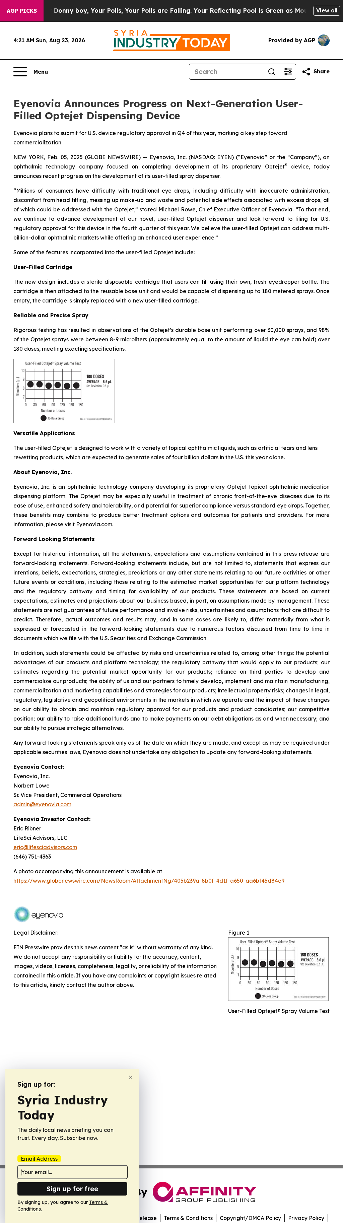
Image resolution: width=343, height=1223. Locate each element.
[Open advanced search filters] (288, 71)
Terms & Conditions (188, 1218)
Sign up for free (72, 1188)
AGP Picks (22, 10)
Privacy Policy (306, 1218)
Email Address (39, 1158)
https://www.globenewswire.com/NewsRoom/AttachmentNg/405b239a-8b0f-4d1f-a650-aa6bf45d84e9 (148, 880)
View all (326, 10)
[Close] (131, 1077)
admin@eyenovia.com (42, 804)
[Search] (272, 71)
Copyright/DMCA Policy (250, 1218)
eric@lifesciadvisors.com (45, 847)
